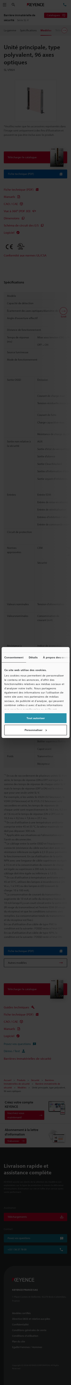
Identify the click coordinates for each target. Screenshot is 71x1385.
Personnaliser (33, 730)
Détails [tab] (33, 657)
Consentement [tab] (13, 657)
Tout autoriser (36, 718)
